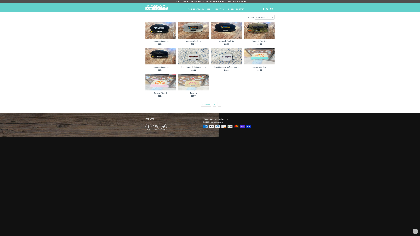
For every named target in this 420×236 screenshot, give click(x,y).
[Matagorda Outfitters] (156, 7)
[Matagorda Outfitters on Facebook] (149, 127)
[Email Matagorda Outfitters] (164, 127)
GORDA (231, 9)
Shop (208, 9)
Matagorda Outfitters (215, 122)
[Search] (267, 9)
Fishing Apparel (196, 9)
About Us (219, 9)
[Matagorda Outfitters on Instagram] (156, 127)
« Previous (206, 104)
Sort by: (251, 17)
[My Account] (263, 9)
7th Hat (225, 119)
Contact (240, 9)
